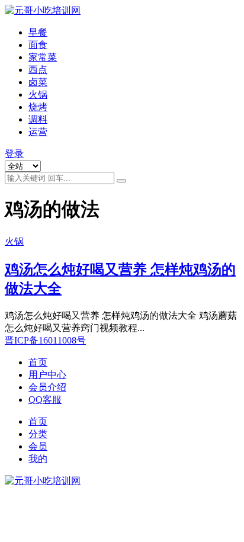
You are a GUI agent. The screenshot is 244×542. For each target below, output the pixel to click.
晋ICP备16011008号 (45, 340)
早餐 (37, 32)
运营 (37, 132)
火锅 (37, 94)
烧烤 (37, 107)
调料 (37, 119)
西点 (37, 70)
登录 (14, 154)
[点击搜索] (121, 180)
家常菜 (42, 57)
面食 (37, 45)
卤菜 (37, 82)
